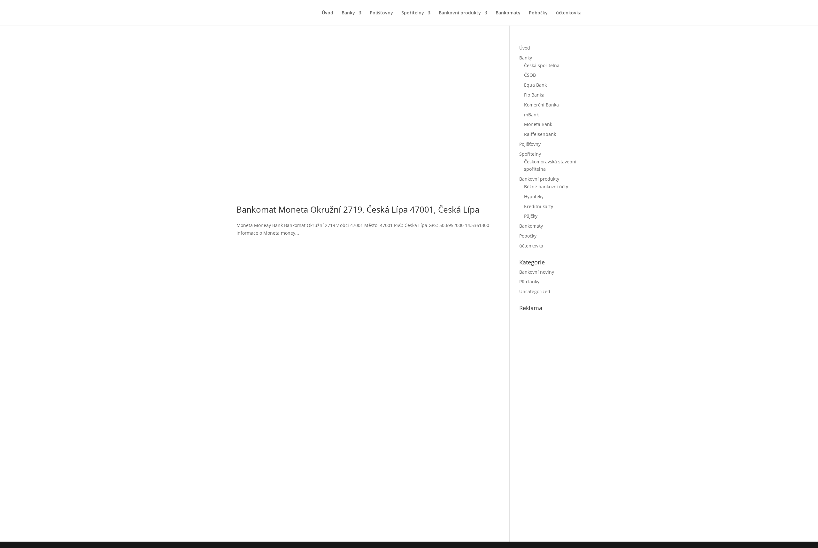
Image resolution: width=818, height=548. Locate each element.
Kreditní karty (538, 206)
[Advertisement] (567, 425)
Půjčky (530, 216)
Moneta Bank (538, 124)
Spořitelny (412, 13)
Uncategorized (534, 291)
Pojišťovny (381, 13)
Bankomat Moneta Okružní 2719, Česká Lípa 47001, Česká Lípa (357, 209)
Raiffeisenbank (540, 134)
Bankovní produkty (460, 13)
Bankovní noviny (536, 272)
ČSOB (530, 75)
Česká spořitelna (541, 65)
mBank (531, 115)
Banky (348, 13)
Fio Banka (534, 95)
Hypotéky (534, 196)
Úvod (327, 13)
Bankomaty (508, 13)
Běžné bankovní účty (546, 187)
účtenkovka (569, 13)
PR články (529, 281)
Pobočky (538, 13)
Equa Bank (535, 85)
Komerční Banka (541, 105)
